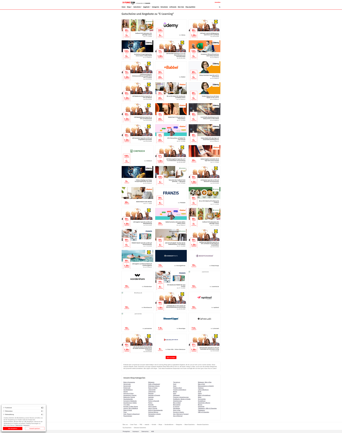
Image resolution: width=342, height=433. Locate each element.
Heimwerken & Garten (154, 414)
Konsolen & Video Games (130, 406)
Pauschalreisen (127, 416)
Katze (174, 386)
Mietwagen (151, 382)
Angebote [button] (146, 7)
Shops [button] (129, 7)
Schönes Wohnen (153, 412)
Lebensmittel (152, 390)
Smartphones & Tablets (130, 403)
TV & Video (126, 404)
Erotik (199, 391)
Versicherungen (177, 401)
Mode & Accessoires (129, 382)
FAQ (141, 424)
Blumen (200, 404)
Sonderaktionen (169, 424)
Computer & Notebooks (130, 401)
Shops (160, 424)
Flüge (125, 412)
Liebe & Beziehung (203, 390)
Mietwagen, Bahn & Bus (204, 382)
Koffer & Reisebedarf (154, 384)
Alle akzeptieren (12, 428)
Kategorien (155, 7)
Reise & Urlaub (127, 410)
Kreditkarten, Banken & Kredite (182, 399)
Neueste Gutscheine (203, 424)
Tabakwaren (201, 410)
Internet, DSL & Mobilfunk (130, 408)
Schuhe (125, 391)
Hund (174, 384)
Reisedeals (164, 7)
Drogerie (150, 399)
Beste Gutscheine (190, 424)
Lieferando (172, 7)
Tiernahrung (176, 382)
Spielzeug (201, 388)
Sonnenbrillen (202, 399)
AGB (152, 431)
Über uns (125, 424)
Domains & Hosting (178, 412)
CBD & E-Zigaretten (203, 412)
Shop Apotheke (190, 7)
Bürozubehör (176, 404)
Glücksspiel (176, 395)
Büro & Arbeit (177, 403)
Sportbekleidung (128, 390)
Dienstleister (176, 408)
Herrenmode (127, 384)
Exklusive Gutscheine (140, 427)
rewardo (147, 424)
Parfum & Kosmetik (153, 401)
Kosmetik (150, 404)
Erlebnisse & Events (154, 386)
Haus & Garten (152, 406)
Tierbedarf (151, 416)
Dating (200, 393)
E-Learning (176, 406)
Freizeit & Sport (177, 388)
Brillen (199, 397)
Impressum (136, 431)
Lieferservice (152, 391)
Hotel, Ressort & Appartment (131, 414)
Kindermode (126, 388)
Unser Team (133, 424)
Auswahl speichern (34, 428)
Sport (174, 393)
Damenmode (127, 386)
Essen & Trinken (152, 388)
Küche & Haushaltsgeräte (155, 410)
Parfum (150, 403)
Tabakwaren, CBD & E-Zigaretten (207, 408)
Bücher (175, 391)
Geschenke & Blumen (204, 403)
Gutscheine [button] (137, 7)
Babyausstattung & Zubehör (206, 386)
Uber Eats (181, 7)
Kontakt (154, 424)
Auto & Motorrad (177, 416)
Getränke (151, 393)
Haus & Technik (152, 408)
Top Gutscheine (127, 427)
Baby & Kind (201, 384)
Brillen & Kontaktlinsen (204, 395)
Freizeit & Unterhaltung (179, 390)
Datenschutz (145, 431)
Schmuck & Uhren (128, 393)
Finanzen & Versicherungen (181, 397)
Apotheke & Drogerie (154, 395)
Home (123, 7)
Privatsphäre (126, 431)
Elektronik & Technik (129, 397)
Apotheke (151, 397)
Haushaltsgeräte (128, 399)
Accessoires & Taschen (130, 395)
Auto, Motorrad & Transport (181, 414)
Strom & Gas (176, 410)
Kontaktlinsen (202, 401)
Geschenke (201, 406)
